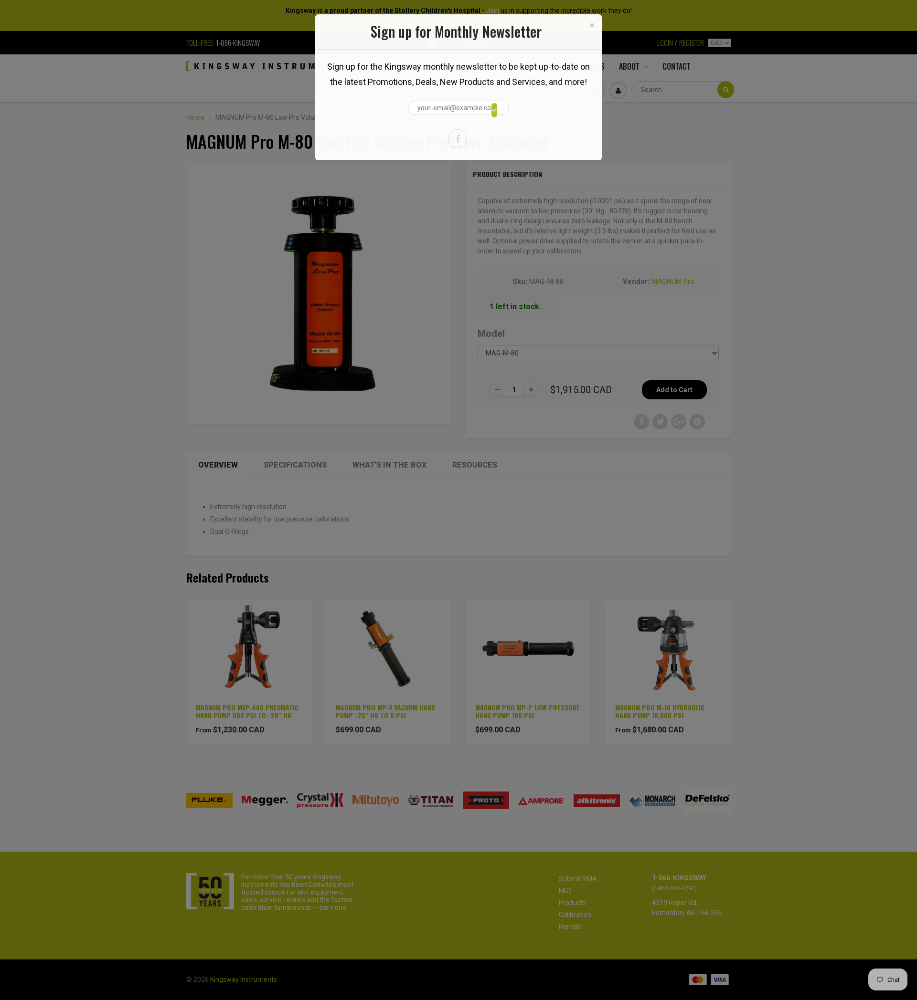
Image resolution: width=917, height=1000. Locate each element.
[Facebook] (457, 138)
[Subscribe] (494, 110)
